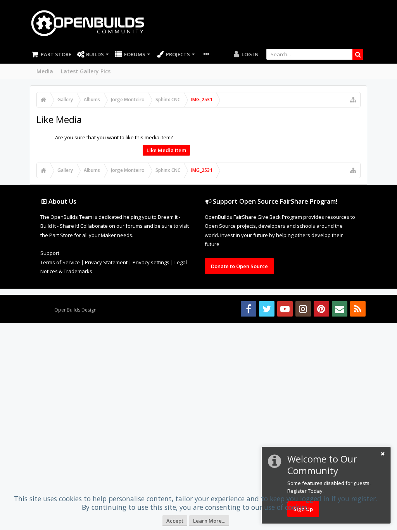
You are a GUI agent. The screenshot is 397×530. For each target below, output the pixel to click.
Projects (178, 54)
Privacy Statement (106, 262)
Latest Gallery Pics (85, 71)
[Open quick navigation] (353, 99)
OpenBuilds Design (75, 310)
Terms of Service (60, 262)
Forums (134, 54)
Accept (174, 520)
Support (49, 252)
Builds (95, 54)
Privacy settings (151, 262)
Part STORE (56, 54)
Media (44, 71)
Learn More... (209, 520)
